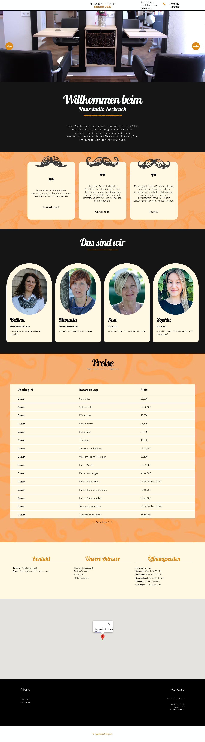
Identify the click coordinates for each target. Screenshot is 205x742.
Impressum (25, 699)
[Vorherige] (94, 522)
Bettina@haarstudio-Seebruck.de (35, 571)
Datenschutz (26, 702)
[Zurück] (9, 46)
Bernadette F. (51, 207)
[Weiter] (196, 46)
